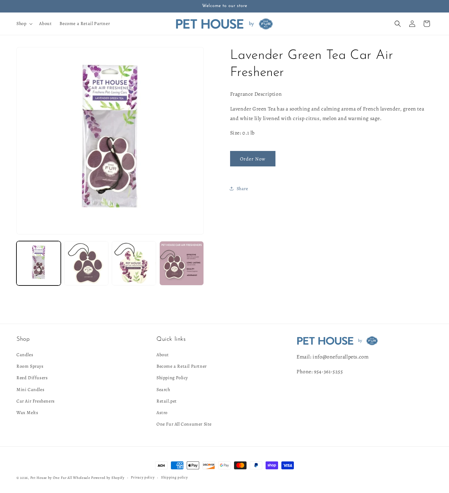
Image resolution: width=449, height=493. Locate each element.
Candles (24, 355)
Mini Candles (30, 389)
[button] (23, 24)
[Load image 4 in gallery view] (181, 263)
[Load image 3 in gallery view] (134, 263)
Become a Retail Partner (181, 366)
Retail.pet (166, 401)
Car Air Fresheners (35, 401)
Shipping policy (174, 477)
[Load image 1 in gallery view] (38, 263)
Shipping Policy (172, 378)
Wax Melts (27, 412)
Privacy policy (142, 477)
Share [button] (242, 188)
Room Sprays (30, 366)
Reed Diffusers (32, 378)
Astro (162, 412)
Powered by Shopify (108, 477)
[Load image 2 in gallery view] (86, 263)
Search (163, 389)
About (162, 355)
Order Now (253, 159)
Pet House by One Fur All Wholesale (60, 477)
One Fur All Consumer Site (184, 424)
